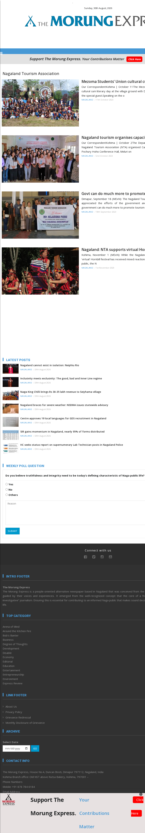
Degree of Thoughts (15, 644)
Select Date (10, 742)
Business (8, 639)
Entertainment (11, 670)
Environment (10, 679)
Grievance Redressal (18, 717)
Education (8, 666)
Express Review (12, 683)
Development (11, 648)
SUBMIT (12, 531)
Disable (7, 653)
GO (35, 748)
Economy (8, 657)
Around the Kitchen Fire (17, 631)
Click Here (134, 59)
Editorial (8, 661)
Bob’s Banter (11, 635)
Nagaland (87, 100)
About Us (11, 706)
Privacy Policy (13, 712)
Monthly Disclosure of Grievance (25, 722)
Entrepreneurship (13, 674)
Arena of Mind (11, 626)
